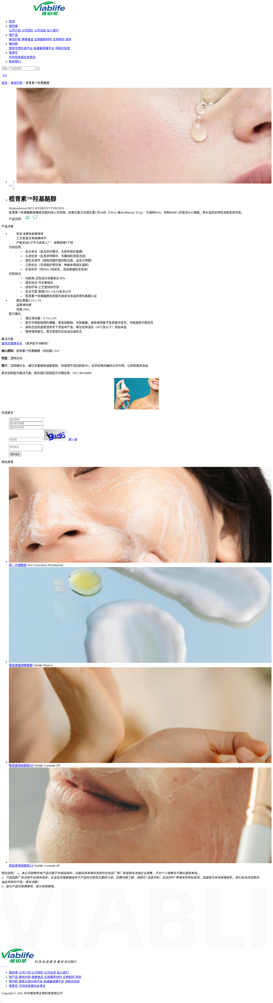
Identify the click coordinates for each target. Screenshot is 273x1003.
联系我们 (15, 61)
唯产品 (13, 34)
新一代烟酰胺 (18, 565)
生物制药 (59, 39)
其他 (68, 39)
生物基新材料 (43, 39)
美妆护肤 (15, 39)
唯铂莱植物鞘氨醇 (21, 665)
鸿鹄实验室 (62, 48)
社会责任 (30, 57)
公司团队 (27, 30)
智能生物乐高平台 (21, 48)
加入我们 (53, 30)
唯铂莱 (13, 26)
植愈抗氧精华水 (11, 343)
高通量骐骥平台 (43, 48)
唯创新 (13, 43)
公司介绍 (15, 30)
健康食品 (27, 39)
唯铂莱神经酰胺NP (21, 765)
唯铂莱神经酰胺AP (21, 865)
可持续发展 (16, 57)
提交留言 (15, 454)
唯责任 (13, 52)
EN (5, 75)
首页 (12, 21)
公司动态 (40, 30)
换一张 (72, 439)
